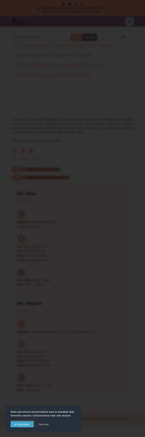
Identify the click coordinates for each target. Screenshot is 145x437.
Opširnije (43, 424)
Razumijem (23, 424)
